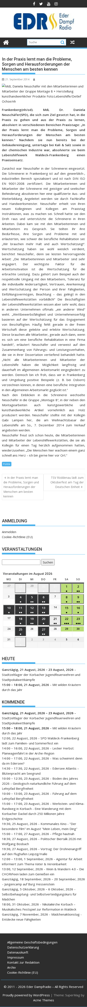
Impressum (15, 957)
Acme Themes (43, 1000)
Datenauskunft (17, 952)
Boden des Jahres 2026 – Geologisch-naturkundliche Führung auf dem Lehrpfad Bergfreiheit (40, 783)
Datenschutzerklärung (23, 947)
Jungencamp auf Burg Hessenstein (29, 884)
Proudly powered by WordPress (26, 995)
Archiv (11, 967)
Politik (6, 464)
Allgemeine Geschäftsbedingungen (32, 942)
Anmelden (9, 532)
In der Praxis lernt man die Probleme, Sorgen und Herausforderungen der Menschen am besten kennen (21, 487)
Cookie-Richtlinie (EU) (17, 537)
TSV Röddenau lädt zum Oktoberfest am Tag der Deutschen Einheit (67, 482)
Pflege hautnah (63, 834)
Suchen (47, 562)
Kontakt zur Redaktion (23, 962)
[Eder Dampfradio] (6, 41)
